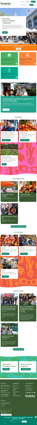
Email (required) (3, 407)
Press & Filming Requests (17, 395)
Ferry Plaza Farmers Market (5, 385)
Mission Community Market (5, 394)
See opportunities (26, 369)
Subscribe (22, 1)
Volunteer (27, 1)
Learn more (6, 109)
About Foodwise (15, 385)
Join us (5, 32)
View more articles (18, 349)
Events (14, 390)
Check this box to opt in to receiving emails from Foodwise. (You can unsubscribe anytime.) (6, 412)
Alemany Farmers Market (4, 390)
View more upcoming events (18, 226)
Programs (14, 389)
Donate (33, 1)
